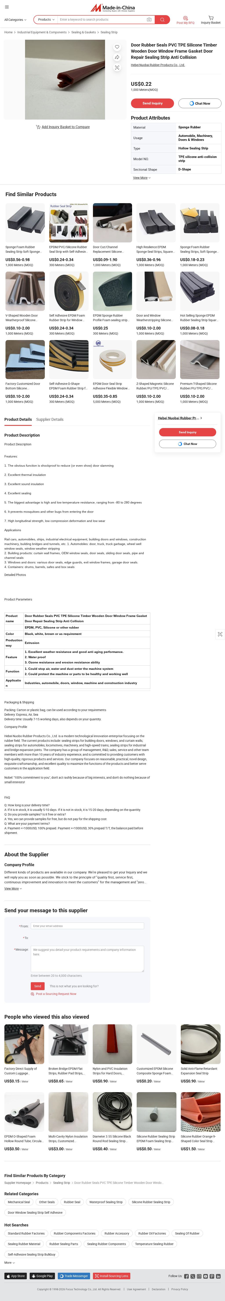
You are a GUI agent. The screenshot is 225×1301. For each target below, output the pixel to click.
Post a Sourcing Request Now (53, 994)
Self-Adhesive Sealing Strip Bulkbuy (31, 1254)
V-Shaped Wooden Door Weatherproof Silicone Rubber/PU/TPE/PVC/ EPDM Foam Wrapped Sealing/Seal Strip (21, 318)
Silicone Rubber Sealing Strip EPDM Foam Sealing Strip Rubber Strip (156, 1141)
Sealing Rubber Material (24, 1244)
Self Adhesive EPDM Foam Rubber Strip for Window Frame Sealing (67, 318)
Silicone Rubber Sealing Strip (151, 1202)
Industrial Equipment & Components (42, 32)
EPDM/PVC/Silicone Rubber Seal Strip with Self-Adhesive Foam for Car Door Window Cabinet (68, 249)
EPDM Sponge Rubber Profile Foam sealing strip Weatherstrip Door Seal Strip (112, 318)
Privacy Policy (179, 1289)
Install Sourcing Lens (114, 1276)
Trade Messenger (74, 1276)
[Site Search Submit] (162, 19)
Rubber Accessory (117, 1233)
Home (8, 32)
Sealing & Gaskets (83, 32)
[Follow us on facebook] (186, 1276)
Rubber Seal (72, 1202)
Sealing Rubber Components (106, 1244)
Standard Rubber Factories (26, 1233)
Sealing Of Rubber (187, 1233)
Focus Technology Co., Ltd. (82, 1289)
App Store (16, 1276)
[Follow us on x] (193, 1276)
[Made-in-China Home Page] (113, 7)
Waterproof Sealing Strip (106, 1202)
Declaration (158, 1289)
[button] (6, 6)
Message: (22, 949)
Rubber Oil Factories (152, 1233)
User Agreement (136, 1289)
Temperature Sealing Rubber (154, 1244)
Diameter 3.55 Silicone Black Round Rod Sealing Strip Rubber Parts (112, 1141)
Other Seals (47, 1202)
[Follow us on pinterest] (212, 1276)
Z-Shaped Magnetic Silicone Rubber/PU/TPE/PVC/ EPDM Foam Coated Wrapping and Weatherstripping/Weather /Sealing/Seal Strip (155, 386)
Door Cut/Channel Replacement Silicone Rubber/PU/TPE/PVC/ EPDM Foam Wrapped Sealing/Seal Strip (108, 249)
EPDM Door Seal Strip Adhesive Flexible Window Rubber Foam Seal (110, 386)
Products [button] (44, 19)
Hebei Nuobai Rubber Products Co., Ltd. (158, 65)
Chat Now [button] (202, 103)
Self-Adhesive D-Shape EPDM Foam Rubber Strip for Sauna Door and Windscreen (68, 386)
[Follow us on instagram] (199, 1276)
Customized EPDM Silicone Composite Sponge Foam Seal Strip (155, 1073)
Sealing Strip (109, 32)
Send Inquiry (153, 103)
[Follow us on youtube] (205, 1276)
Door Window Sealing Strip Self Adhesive (35, 1212)
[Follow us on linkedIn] (218, 1276)
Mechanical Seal (19, 1202)
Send (37, 986)
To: (27, 938)
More (8, 1262)
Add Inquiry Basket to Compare (66, 126)
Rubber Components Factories (74, 1233)
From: (25, 926)
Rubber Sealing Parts (63, 1244)
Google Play (42, 1276)
